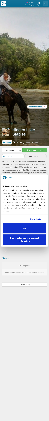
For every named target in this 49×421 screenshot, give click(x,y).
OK (24, 228)
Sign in (39, 5)
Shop (28, 143)
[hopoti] (3, 3)
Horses (35, 143)
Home (8, 142)
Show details (35, 219)
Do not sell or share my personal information (24, 239)
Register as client (36, 150)
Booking (20, 142)
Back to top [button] (25, 284)
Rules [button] (6, 251)
